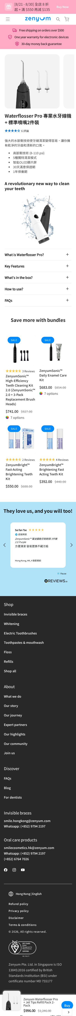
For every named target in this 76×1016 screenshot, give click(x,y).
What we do (12, 696)
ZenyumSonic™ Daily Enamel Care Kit (53, 375)
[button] (8, 19)
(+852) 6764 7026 (16, 859)
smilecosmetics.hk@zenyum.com (29, 847)
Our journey (13, 715)
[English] (67, 1012)
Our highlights (14, 734)
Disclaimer (16, 918)
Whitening (11, 623)
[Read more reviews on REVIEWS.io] (56, 582)
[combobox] (67, 1012)
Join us (9, 753)
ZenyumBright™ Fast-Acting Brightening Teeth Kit (19, 471)
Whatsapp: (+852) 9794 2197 (24, 826)
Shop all (10, 671)
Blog (7, 787)
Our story (11, 705)
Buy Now (63, 7)
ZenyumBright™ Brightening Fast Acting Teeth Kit (51, 469)
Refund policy (18, 904)
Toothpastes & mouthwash (24, 642)
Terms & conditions (23, 925)
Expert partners (15, 724)
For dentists (13, 797)
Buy (67, 1005)
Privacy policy (19, 911)
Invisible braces (15, 614)
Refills (8, 661)
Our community (15, 743)
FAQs (7, 778)
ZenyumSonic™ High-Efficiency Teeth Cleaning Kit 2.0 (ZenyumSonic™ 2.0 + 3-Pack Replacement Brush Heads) (20, 390)
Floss (8, 652)
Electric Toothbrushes (20, 633)
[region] (38, 545)
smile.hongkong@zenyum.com (27, 820)
